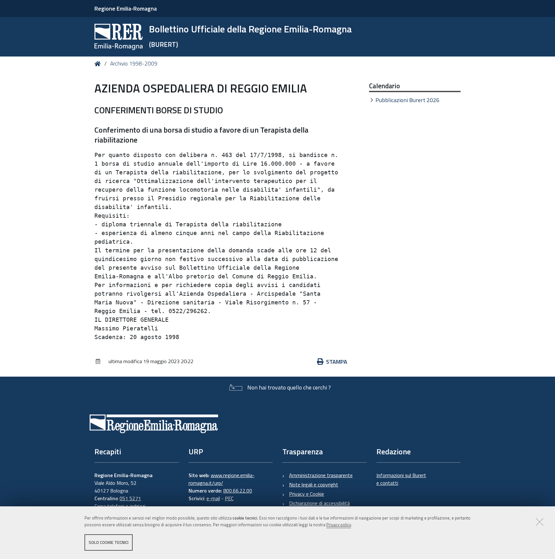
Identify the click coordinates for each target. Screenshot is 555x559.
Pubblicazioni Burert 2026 (407, 100)
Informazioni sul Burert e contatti (401, 479)
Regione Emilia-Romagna (125, 8)
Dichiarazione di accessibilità (319, 503)
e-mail (213, 498)
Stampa (336, 361)
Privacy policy (338, 524)
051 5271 (130, 498)
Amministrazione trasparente (321, 475)
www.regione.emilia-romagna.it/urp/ (222, 479)
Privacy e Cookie (306, 494)
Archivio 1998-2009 (133, 63)
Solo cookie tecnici (108, 542)
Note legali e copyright (313, 484)
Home (98, 63)
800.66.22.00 (237, 490)
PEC (229, 498)
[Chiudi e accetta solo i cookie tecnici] (539, 522)
